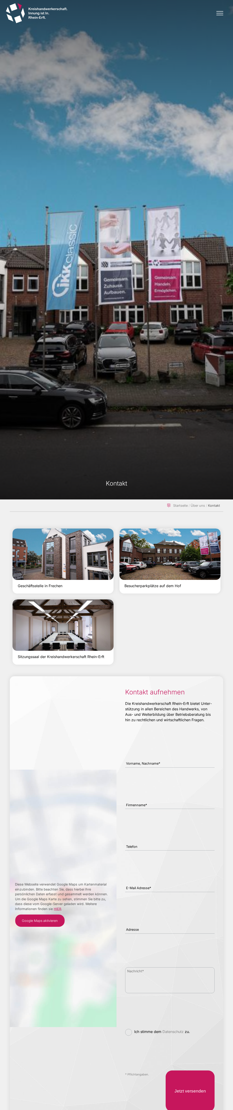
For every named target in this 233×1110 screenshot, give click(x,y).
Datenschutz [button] (173, 1031)
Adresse (132, 929)
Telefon (131, 846)
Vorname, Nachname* (143, 763)
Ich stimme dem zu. (162, 1031)
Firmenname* (136, 805)
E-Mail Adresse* (138, 888)
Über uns (198, 505)
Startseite (180, 505)
